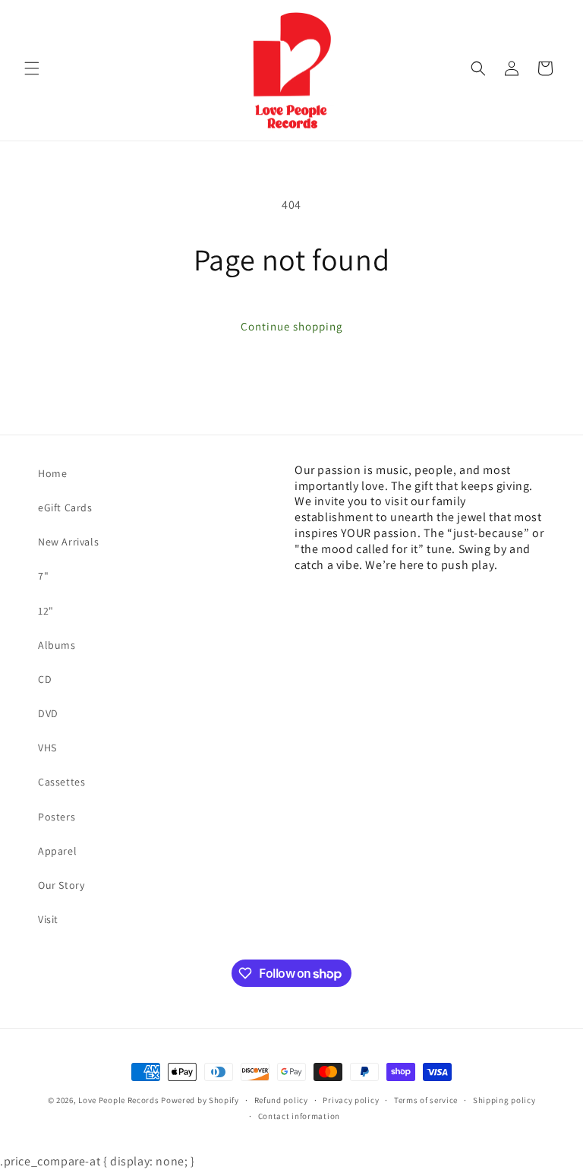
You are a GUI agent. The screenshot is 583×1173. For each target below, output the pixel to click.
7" (43, 576)
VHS (47, 747)
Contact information (299, 1116)
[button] (32, 68)
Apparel (57, 851)
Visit (48, 919)
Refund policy (281, 1100)
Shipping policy (504, 1100)
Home (52, 473)
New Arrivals (68, 542)
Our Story (61, 885)
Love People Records (118, 1100)
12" (46, 611)
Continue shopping (292, 326)
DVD (48, 713)
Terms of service (426, 1100)
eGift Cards (65, 507)
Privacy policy (351, 1100)
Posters (56, 817)
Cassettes (61, 782)
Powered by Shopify (200, 1100)
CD (45, 679)
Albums (57, 645)
